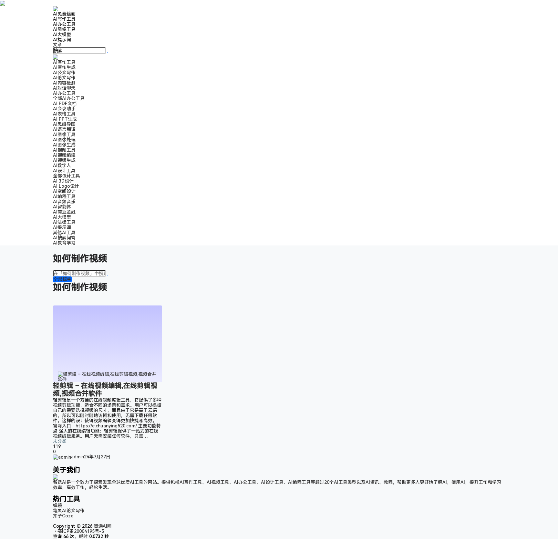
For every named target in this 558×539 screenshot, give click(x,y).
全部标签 (62, 279)
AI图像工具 (64, 29)
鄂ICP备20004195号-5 (82, 531)
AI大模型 (62, 34)
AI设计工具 (64, 170)
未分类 (60, 441)
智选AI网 (102, 526)
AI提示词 (62, 39)
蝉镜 (57, 505)
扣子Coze (63, 515)
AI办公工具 (64, 24)
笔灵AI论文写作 (69, 510)
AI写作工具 (64, 19)
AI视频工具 (64, 150)
